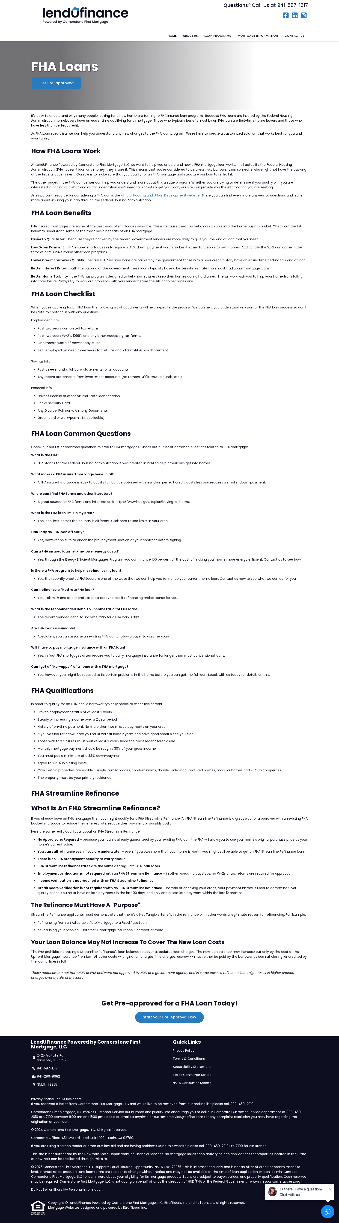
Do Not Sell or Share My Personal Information (67, 1189)
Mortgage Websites (64, 1207)
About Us (190, 36)
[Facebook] (286, 15)
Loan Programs (217, 36)
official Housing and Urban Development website (160, 195)
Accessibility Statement (192, 1066)
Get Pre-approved (56, 83)
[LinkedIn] (295, 15)
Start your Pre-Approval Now (169, 1017)
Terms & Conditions (189, 1058)
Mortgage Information (258, 36)
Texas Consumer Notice (192, 1074)
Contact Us (294, 36)
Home (172, 36)
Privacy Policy (183, 1050)
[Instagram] (304, 15)
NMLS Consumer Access (192, 1083)
